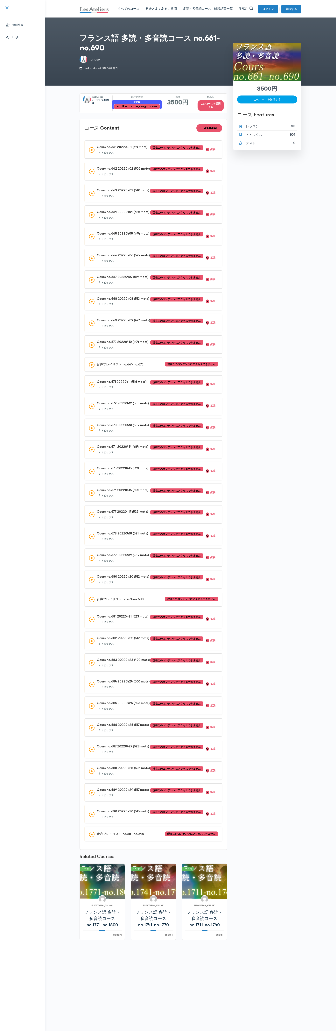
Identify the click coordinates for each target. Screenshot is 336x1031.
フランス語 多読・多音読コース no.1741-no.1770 (153, 918)
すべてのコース (128, 9)
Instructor (97, 96)
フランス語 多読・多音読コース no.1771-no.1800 (102, 918)
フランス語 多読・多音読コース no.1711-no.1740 (204, 918)
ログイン (268, 9)
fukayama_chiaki (102, 905)
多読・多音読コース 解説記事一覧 (208, 9)
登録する (291, 9)
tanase (94, 59)
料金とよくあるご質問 (161, 9)
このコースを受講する (210, 105)
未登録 (137, 102)
